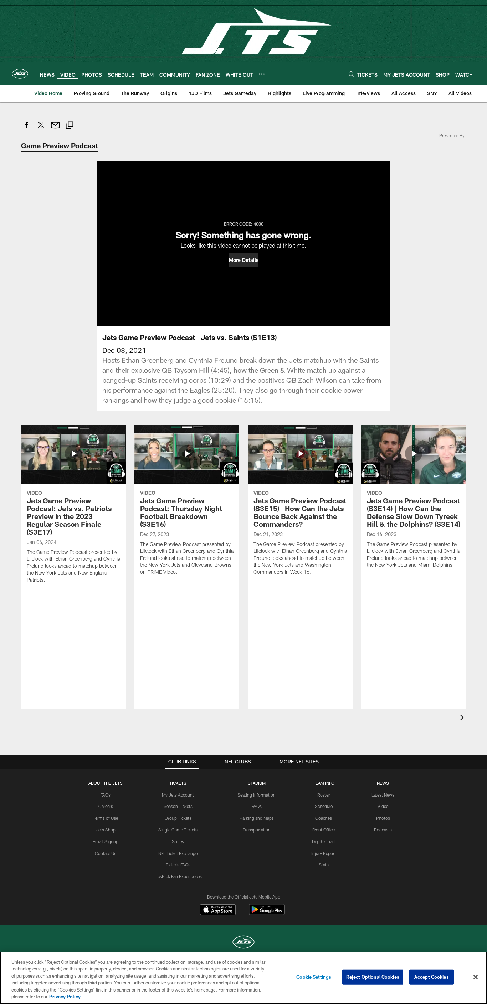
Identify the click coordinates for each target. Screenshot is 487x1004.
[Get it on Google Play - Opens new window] (267, 913)
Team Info (323, 783)
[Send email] (55, 129)
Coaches (323, 817)
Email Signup (105, 841)
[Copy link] (69, 126)
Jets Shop (106, 829)
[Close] (475, 977)
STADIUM (257, 783)
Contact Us (105, 853)
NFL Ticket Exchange (178, 853)
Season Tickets (178, 806)
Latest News (382, 794)
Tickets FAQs (178, 864)
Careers (105, 806)
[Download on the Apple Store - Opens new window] (218, 910)
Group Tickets (178, 817)
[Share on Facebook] (26, 129)
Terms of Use (105, 817)
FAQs (106, 794)
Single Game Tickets (178, 829)
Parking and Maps (257, 817)
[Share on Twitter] (41, 129)
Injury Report (323, 853)
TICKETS (177, 783)
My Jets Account (178, 794)
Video (383, 806)
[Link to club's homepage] (20, 73)
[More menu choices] (262, 74)
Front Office (323, 829)
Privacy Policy (65, 996)
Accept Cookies (431, 977)
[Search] (351, 74)
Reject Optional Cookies (372, 977)
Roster (323, 794)
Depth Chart (323, 841)
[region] (243, 978)
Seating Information (256, 794)
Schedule (324, 806)
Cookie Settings (313, 977)
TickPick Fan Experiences (178, 876)
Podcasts (383, 829)
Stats (324, 864)
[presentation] (463, 718)
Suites (178, 841)
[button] (243, 260)
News (383, 783)
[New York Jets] (243, 943)
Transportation (257, 829)
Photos (383, 817)
